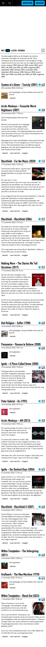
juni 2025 (16, 67)
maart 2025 (33, 65)
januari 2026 (19, 72)
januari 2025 (12, 65)
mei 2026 (17, 74)
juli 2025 (24, 67)
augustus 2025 (33, 67)
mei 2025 (9, 67)
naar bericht (15, 153)
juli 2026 (33, 74)
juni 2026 (25, 74)
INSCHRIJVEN (27, 3)
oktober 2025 (19, 70)
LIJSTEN (14, 50)
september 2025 (7, 70)
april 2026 (9, 74)
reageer (25, 153)
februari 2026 (29, 72)
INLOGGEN (39, 3)
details (12, 98)
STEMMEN (21, 50)
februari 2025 (23, 65)
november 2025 (31, 70)
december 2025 (7, 72)
